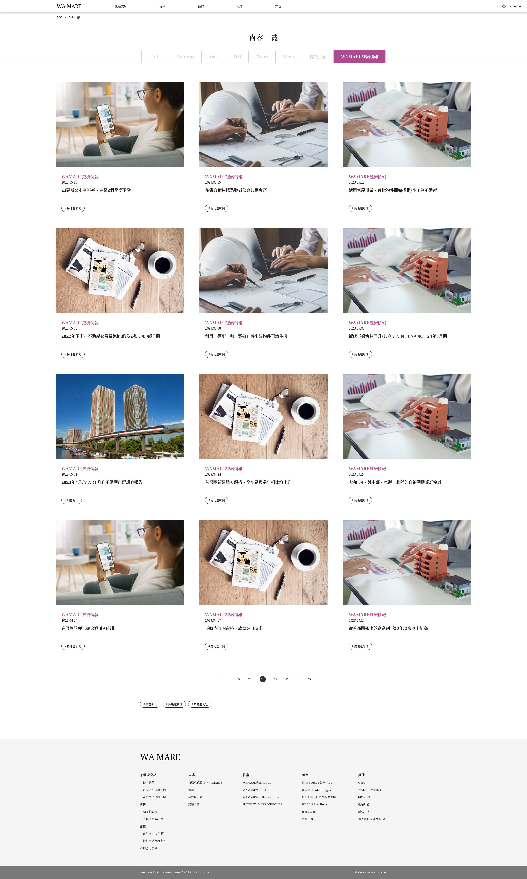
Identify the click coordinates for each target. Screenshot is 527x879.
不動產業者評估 (153, 819)
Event (262, 57)
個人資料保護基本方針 (372, 819)
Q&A (361, 782)
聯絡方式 (364, 812)
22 (275, 679)
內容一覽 (307, 819)
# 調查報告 (71, 500)
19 (238, 679)
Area (214, 57)
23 (287, 679)
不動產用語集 (148, 848)
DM (237, 57)
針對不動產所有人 (154, 841)
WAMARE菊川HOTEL (257, 790)
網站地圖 (364, 804)
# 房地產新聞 (73, 208)
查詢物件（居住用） (156, 790)
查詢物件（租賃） (154, 833)
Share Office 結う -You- (318, 782)
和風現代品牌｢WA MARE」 (205, 782)
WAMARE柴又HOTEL (257, 782)
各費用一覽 (195, 797)
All (155, 57)
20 (249, 679)
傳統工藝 (318, 57)
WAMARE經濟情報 (359, 57)
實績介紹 (194, 804)
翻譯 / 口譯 (309, 812)
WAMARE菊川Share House (261, 797)
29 (309, 679)
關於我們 (364, 797)
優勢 (191, 790)
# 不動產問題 (199, 704)
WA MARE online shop (317, 804)
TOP (60, 17)
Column (185, 57)
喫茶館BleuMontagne (317, 790)
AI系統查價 (150, 812)
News (289, 57)
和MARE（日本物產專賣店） (320, 797)
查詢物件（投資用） (156, 797)
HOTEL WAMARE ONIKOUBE (262, 804)
